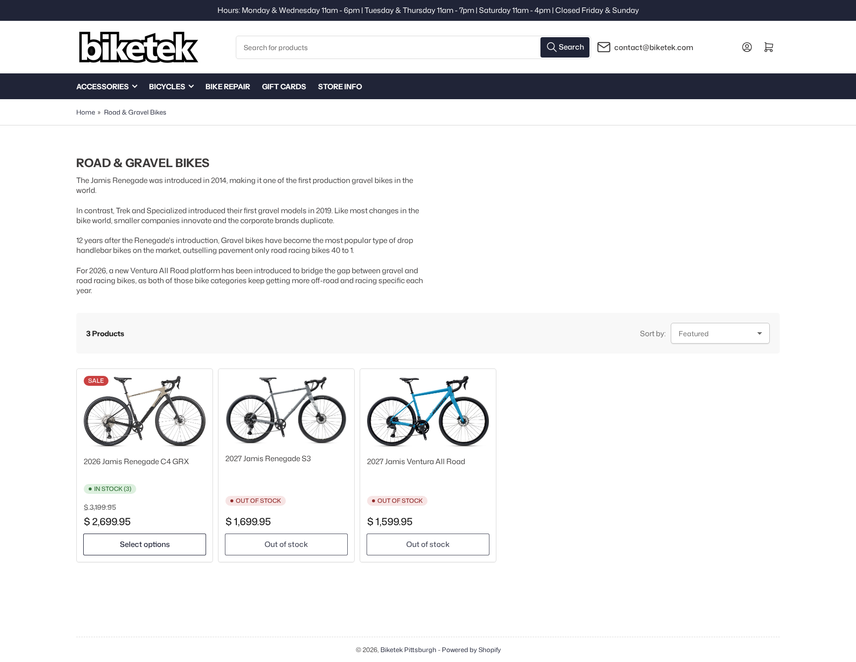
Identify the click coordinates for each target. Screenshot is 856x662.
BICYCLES (167, 86)
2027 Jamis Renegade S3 (268, 458)
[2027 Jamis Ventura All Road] (428, 411)
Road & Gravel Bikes (135, 112)
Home (85, 112)
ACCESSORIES (102, 86)
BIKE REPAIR (228, 86)
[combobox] (413, 47)
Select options (145, 544)
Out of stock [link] (286, 544)
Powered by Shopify (471, 649)
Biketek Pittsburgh (408, 649)
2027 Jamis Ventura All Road (416, 461)
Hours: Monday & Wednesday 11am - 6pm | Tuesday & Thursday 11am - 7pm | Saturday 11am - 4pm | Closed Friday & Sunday (428, 10)
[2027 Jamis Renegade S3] (286, 409)
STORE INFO (340, 86)
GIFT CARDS (284, 86)
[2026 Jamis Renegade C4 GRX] (145, 411)
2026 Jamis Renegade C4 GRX (136, 461)
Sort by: (653, 333)
